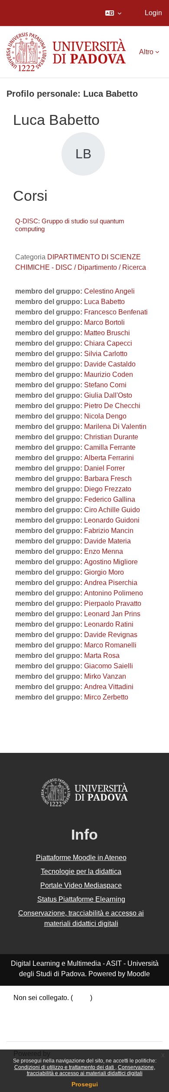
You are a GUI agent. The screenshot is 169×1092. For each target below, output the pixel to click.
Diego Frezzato (107, 489)
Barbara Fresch (108, 478)
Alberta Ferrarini (109, 457)
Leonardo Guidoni (112, 520)
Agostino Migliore (111, 562)
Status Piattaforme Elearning (81, 899)
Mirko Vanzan (105, 676)
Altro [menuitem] (146, 52)
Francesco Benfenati (116, 312)
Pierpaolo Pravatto (112, 603)
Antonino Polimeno (113, 593)
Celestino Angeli (109, 291)
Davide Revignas (110, 634)
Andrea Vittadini (108, 686)
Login (153, 12)
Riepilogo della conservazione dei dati (72, 1008)
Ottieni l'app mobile (42, 1029)
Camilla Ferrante (110, 447)
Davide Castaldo (110, 364)
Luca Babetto (104, 301)
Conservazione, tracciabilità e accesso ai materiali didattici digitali (91, 1070)
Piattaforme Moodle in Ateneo (81, 857)
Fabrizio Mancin (108, 530)
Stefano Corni (105, 385)
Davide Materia (107, 541)
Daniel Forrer (104, 468)
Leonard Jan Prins (112, 614)
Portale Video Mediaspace (81, 885)
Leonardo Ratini (108, 624)
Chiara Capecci (108, 343)
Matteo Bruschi (107, 333)
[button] (113, 13)
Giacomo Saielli (108, 666)
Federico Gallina (109, 499)
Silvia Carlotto (105, 353)
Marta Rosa (102, 655)
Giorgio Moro (104, 572)
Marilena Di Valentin (115, 426)
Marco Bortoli (104, 322)
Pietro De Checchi (112, 405)
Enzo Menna (103, 551)
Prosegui (85, 1084)
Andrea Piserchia (110, 582)
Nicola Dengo (105, 416)
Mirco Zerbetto (106, 697)
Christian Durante (111, 437)
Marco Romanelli (110, 645)
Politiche (26, 1018)
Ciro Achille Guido (112, 509)
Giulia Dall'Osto (108, 395)
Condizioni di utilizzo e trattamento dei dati (64, 1067)
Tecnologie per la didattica (81, 871)
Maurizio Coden (108, 374)
